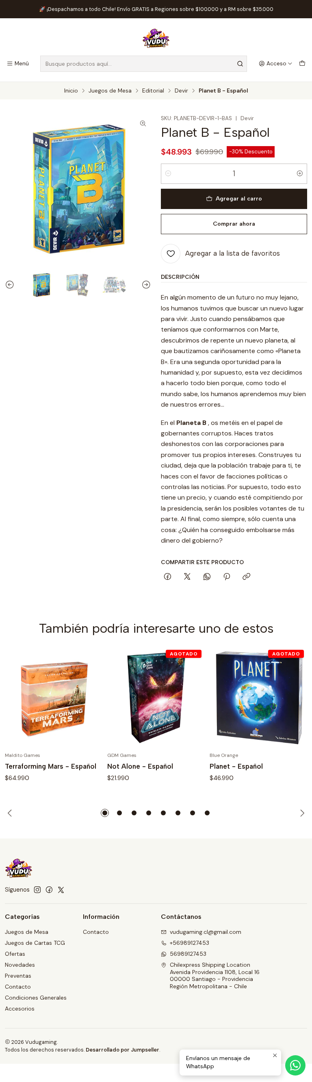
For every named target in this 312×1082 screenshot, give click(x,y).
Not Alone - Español (140, 766)
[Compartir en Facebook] (167, 577)
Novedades (20, 964)
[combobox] (143, 64)
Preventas (18, 975)
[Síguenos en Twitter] (61, 890)
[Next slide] (145, 285)
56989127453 (188, 953)
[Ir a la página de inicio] (156, 38)
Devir (181, 91)
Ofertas (15, 953)
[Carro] (302, 63)
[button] (105, 813)
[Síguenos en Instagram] (37, 890)
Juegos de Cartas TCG (35, 942)
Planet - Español (236, 766)
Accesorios (20, 1008)
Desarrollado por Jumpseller (122, 1049)
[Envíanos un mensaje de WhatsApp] (295, 1065)
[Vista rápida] (88, 698)
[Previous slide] (11, 285)
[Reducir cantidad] (168, 173)
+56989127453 (189, 942)
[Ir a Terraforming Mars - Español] (53, 698)
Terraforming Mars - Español (50, 766)
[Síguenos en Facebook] (49, 890)
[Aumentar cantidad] (300, 173)
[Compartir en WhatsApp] (207, 577)
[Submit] (240, 64)
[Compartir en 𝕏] (187, 577)
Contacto (18, 986)
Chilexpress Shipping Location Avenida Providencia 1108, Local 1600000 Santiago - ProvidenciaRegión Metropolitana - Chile (215, 975)
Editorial (153, 91)
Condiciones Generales (36, 997)
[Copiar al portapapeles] (246, 577)
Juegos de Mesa (110, 91)
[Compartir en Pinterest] (227, 577)
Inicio (71, 91)
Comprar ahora (234, 223)
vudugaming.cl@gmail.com (205, 931)
